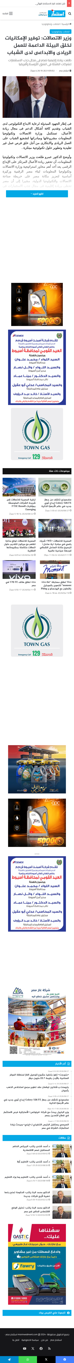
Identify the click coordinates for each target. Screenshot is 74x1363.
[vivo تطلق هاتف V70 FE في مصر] (19, 569)
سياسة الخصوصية (30, 1340)
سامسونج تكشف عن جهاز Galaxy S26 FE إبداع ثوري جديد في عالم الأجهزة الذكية (56, 503)
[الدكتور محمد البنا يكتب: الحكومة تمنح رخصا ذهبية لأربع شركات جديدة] (61, 1197)
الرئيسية (65, 24)
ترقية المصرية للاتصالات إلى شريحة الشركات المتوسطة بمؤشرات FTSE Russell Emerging (21, 505)
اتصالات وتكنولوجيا (51, 24)
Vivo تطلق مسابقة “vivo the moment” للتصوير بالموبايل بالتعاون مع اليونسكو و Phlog (56, 585)
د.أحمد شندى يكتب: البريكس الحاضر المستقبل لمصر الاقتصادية (31, 1148)
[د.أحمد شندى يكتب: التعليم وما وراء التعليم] (61, 1181)
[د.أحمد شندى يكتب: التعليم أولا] (61, 1166)
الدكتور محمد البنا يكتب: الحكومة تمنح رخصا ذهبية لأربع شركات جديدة (27, 1194)
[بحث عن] (69, 14)
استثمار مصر (64, 71)
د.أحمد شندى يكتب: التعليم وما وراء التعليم (27, 1177)
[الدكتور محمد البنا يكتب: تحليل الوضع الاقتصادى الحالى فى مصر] (61, 1212)
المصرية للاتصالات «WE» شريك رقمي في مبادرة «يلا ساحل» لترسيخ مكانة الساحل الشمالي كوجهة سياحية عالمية (55, 546)
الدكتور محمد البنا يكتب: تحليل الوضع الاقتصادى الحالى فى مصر (31, 1210)
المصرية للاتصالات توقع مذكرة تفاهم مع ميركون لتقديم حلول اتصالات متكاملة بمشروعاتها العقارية (20, 546)
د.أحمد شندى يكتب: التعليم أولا (33, 1162)
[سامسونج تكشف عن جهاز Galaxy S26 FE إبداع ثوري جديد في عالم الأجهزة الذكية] (54, 487)
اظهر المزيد (37, 193)
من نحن (44, 1340)
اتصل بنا (15, 1340)
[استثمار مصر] (51, 13)
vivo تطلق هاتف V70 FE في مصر (21, 583)
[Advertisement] (37, 245)
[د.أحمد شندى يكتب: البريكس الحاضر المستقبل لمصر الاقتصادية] (61, 1150)
